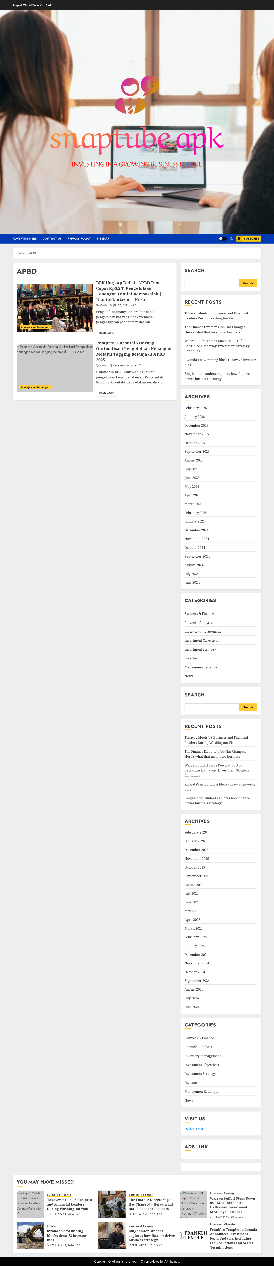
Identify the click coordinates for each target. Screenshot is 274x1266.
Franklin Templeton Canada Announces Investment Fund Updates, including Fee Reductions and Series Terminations (233, 1238)
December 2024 (196, 530)
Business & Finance (199, 613)
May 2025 (192, 486)
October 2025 (195, 443)
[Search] (231, 239)
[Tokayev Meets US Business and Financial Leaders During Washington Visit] (30, 1204)
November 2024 (197, 539)
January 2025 (195, 521)
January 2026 (195, 416)
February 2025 (196, 513)
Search (195, 270)
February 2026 (196, 408)
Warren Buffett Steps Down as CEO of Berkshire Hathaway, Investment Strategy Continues (217, 346)
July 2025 (192, 469)
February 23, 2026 (143, 1214)
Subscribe (251, 239)
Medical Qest (194, 1129)
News (189, 676)
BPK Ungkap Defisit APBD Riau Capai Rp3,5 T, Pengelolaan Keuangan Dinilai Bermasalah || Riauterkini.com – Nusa (130, 291)
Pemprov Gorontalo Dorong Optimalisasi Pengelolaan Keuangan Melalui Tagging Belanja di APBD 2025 (134, 351)
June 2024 (192, 582)
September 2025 (197, 451)
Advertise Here (25, 239)
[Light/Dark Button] (223, 239)
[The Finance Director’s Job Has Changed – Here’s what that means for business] (112, 1204)
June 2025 (192, 478)
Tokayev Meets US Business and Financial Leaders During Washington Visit (216, 316)
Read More (106, 333)
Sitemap (103, 239)
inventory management (203, 631)
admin (103, 305)
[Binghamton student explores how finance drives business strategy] (112, 1235)
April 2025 (192, 495)
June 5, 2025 (120, 305)
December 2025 (196, 425)
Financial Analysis (198, 622)
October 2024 (195, 547)
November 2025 (197, 434)
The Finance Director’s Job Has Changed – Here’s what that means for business (151, 1204)
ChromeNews (150, 1261)
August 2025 (194, 460)
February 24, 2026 (62, 1214)
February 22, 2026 (225, 1217)
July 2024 (192, 574)
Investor (191, 658)
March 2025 (194, 504)
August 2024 (194, 565)
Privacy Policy (79, 239)
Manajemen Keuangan (35, 327)
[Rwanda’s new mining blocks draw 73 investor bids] (30, 1235)
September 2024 (197, 556)
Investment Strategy (200, 649)
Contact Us (52, 239)
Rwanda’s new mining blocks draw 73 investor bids (67, 1235)
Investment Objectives (202, 640)
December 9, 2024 (124, 365)
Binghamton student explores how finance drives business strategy (217, 801)
